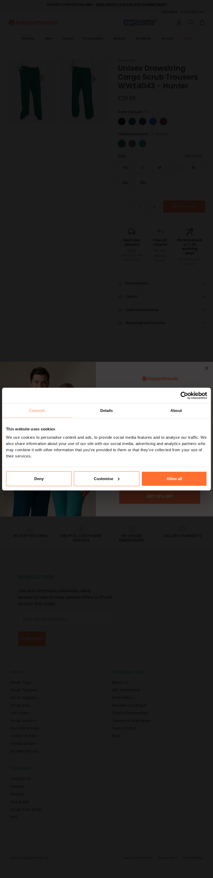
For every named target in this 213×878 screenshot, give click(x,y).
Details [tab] (106, 410)
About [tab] (176, 410)
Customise (103, 478)
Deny (39, 478)
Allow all (174, 478)
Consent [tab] (37, 410)
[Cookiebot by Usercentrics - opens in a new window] (184, 395)
